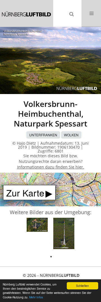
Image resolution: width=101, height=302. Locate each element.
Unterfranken (43, 134)
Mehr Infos (36, 297)
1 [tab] (51, 256)
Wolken (71, 134)
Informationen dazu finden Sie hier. (50, 167)
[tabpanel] (37, 226)
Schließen (82, 286)
